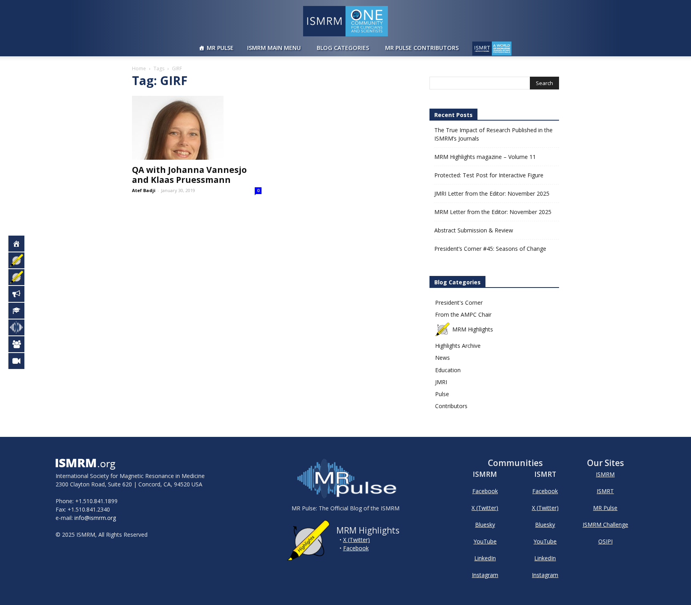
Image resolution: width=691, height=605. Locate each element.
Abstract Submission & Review (473, 230)
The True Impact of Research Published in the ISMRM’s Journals (493, 134)
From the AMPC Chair (463, 314)
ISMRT (605, 491)
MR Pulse (220, 48)
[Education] (20, 311)
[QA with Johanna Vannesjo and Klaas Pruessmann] (197, 128)
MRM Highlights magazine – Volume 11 (485, 157)
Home (139, 68)
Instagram (485, 575)
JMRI (441, 382)
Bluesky (485, 524)
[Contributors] (20, 344)
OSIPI (605, 541)
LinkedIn (485, 558)
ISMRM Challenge (605, 524)
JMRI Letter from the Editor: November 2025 (491, 193)
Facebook (356, 548)
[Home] (20, 244)
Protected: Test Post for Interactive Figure (488, 175)
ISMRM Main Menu (274, 48)
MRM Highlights (472, 329)
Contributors (451, 406)
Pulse (442, 394)
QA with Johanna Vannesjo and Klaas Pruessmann (189, 174)
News (442, 357)
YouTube (485, 541)
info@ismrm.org (95, 518)
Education (448, 370)
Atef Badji (144, 190)
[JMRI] (20, 361)
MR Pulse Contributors (422, 48)
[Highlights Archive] (20, 277)
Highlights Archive (458, 345)
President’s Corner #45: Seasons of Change (490, 248)
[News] (20, 294)
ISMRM (605, 474)
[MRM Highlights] (20, 260)
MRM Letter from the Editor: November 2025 (492, 212)
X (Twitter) (356, 540)
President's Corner (459, 302)
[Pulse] (20, 327)
